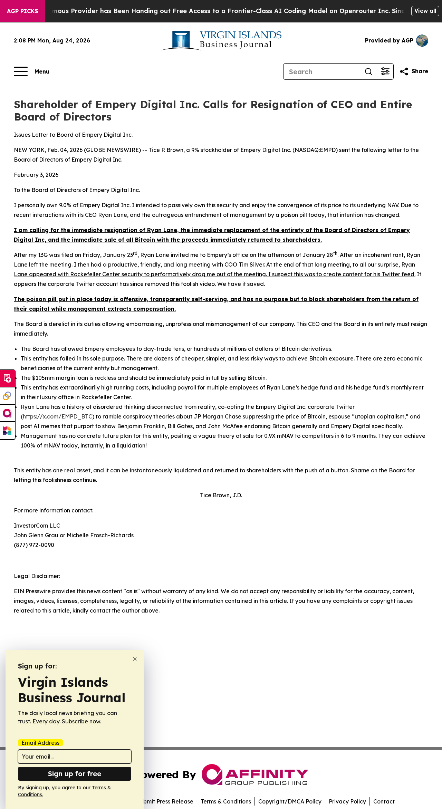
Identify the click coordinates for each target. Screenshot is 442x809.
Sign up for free (74, 773)
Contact (384, 801)
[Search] (368, 71)
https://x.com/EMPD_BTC (57, 416)
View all (425, 10)
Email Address (40, 742)
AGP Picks (22, 11)
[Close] (135, 659)
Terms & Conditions (226, 801)
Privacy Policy (347, 801)
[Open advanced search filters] (385, 71)
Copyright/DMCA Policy (289, 801)
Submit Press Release (164, 801)
